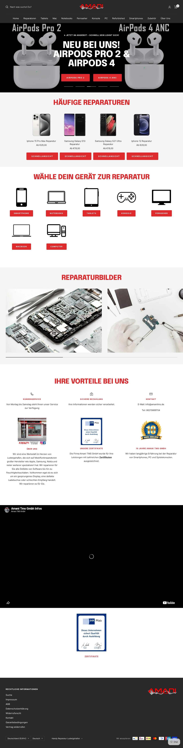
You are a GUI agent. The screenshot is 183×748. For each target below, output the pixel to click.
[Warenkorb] (175, 7)
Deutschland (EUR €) (17, 738)
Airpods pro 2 (75, 78)
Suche (9, 695)
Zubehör (152, 18)
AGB (8, 704)
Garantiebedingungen (17, 722)
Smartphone (21, 213)
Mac (55, 18)
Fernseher (82, 18)
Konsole (96, 18)
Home (16, 18)
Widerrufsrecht (13, 713)
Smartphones (136, 18)
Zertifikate (92, 656)
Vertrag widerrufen (15, 727)
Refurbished (118, 18)
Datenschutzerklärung (17, 708)
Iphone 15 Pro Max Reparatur (41, 141)
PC (106, 18)
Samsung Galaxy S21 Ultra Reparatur (108, 143)
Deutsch (36, 738)
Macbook (21, 246)
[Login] (169, 7)
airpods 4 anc (107, 78)
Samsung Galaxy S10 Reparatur (74, 143)
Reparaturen (29, 18)
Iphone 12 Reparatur (141, 141)
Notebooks (66, 18)
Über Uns (165, 18)
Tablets (44, 18)
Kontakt (9, 717)
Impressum (11, 699)
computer (56, 246)
